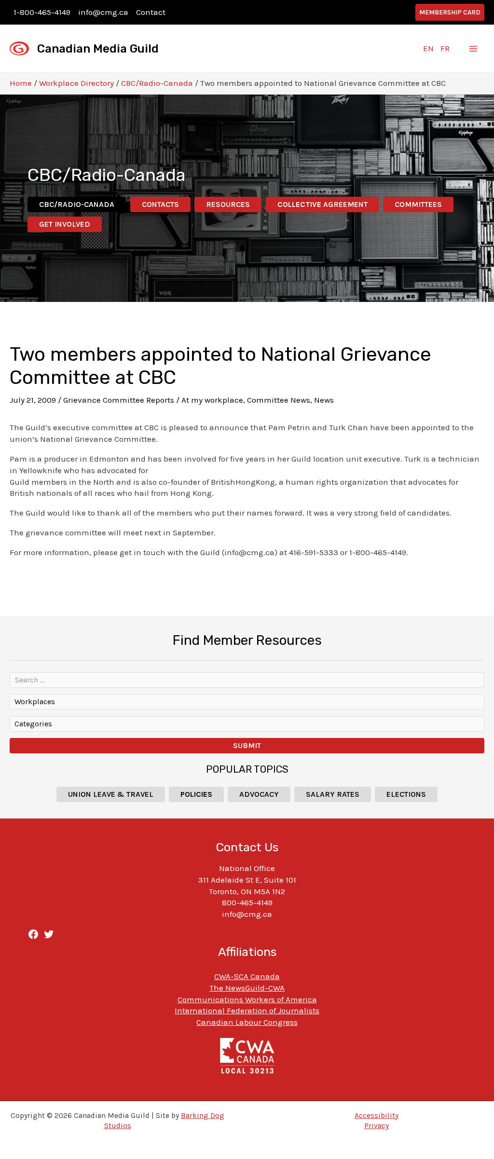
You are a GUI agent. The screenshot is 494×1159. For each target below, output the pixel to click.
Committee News (278, 400)
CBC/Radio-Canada (157, 83)
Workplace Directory (76, 83)
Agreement (322, 204)
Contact (150, 12)
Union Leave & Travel (110, 794)
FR (445, 48)
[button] (449, 12)
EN (428, 48)
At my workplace (212, 400)
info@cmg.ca (103, 12)
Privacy (376, 1125)
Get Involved (64, 224)
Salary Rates (332, 794)
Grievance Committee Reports (118, 400)
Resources (228, 204)
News (324, 400)
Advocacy (259, 794)
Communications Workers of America (247, 999)
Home (21, 83)
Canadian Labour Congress (247, 1022)
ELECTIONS (406, 794)
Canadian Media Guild (98, 48)
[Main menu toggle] (474, 49)
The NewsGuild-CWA (247, 988)
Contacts (160, 204)
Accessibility (376, 1115)
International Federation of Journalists (247, 1010)
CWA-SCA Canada (247, 976)
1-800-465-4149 (42, 12)
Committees (418, 204)
